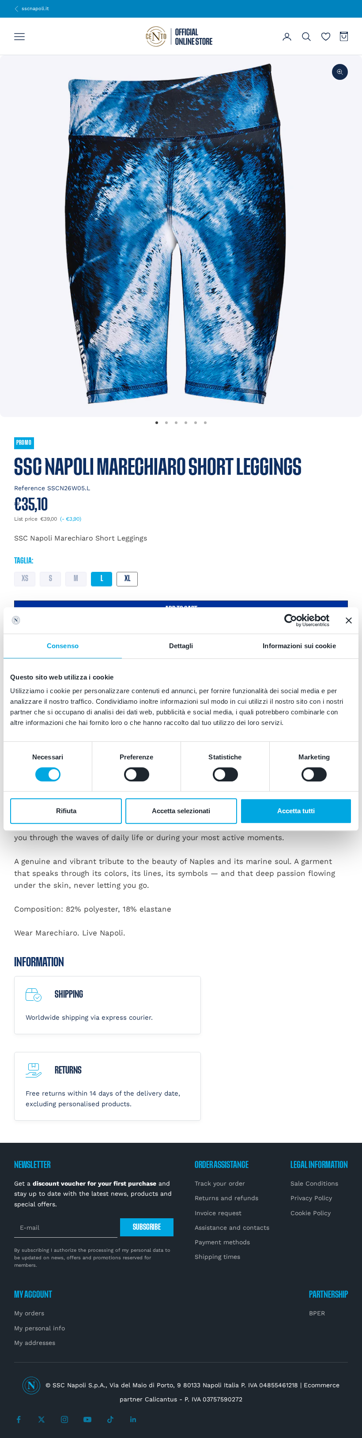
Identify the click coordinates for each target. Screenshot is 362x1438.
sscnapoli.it (31, 8)
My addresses (34, 1342)
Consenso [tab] (63, 646)
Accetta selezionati (181, 811)
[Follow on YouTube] (87, 1419)
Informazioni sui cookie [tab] (299, 646)
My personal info (39, 1328)
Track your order (220, 1183)
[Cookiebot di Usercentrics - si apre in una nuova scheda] (290, 620)
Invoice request (218, 1212)
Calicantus (161, 1399)
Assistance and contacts (232, 1227)
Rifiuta (66, 811)
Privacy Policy (311, 1197)
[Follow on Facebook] (18, 1419)
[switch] (136, 774)
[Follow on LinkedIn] (133, 1419)
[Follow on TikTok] (110, 1419)
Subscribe (147, 1227)
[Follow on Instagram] (64, 1419)
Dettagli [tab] (181, 646)
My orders (29, 1313)
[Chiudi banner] (349, 620)
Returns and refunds (226, 1197)
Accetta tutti (296, 811)
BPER (317, 1313)
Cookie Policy (310, 1212)
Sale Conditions (314, 1183)
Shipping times (217, 1256)
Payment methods (222, 1242)
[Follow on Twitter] (41, 1419)
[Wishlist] (326, 36)
